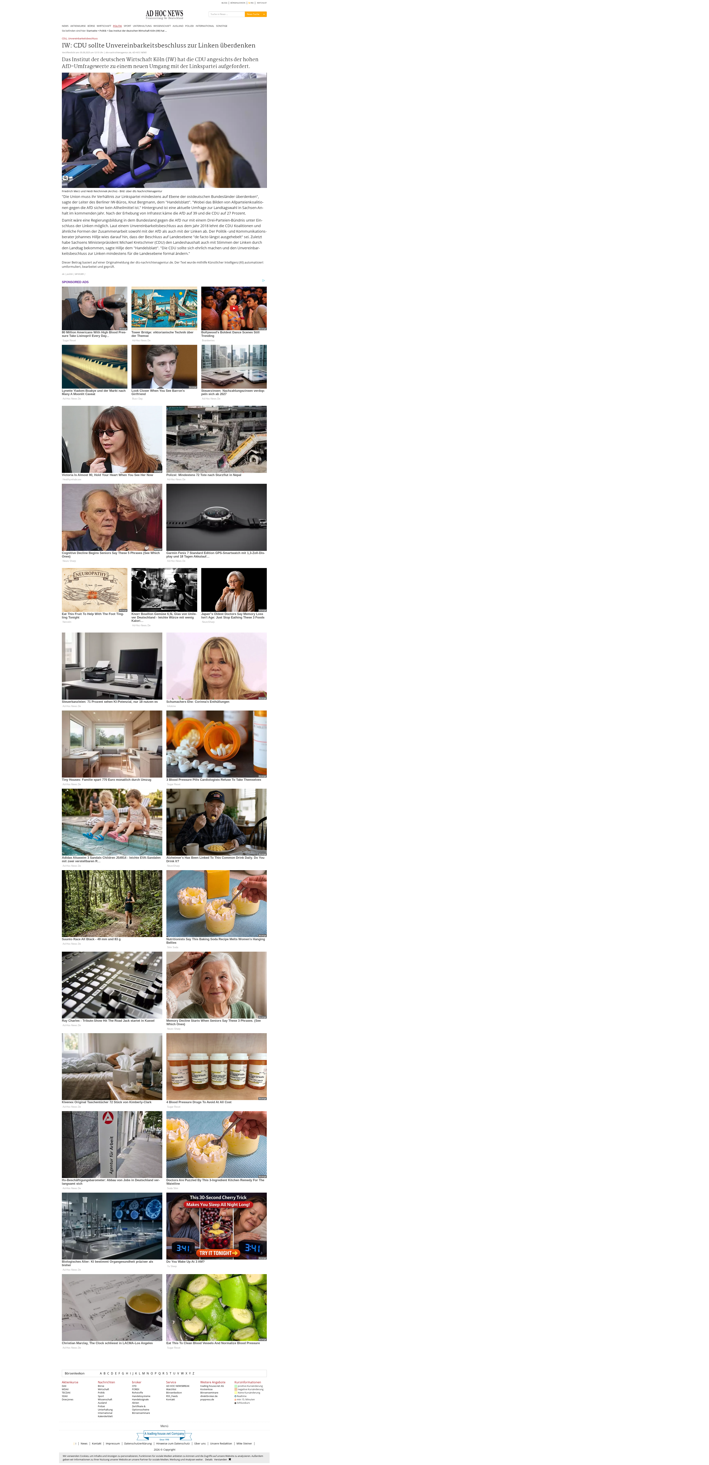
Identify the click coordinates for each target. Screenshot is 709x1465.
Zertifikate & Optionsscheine (140, 1408)
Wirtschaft (103, 1389)
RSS (252, 3)
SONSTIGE (221, 26)
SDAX (65, 1396)
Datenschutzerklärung (138, 1443)
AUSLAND (178, 26)
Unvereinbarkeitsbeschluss (83, 38)
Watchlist (171, 1389)
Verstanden (220, 1459)
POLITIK (117, 26)
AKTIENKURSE (78, 26)
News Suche (253, 14)
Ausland (102, 1402)
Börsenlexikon (75, 1373)
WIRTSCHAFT (104, 26)
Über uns (200, 1443)
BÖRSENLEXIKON (237, 3)
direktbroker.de (209, 1396)
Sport (101, 1396)
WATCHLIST (262, 3)
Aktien (135, 1402)
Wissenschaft (105, 1399)
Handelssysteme (141, 1396)
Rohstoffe (137, 1392)
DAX (64, 1386)
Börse (101, 1386)
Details (209, 1459)
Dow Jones (67, 1399)
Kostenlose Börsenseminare (209, 1391)
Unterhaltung (105, 1409)
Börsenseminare (141, 1413)
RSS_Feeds (172, 1396)
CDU (64, 38)
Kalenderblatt (105, 1416)
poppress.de (207, 1399)
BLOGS (224, 3)
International (105, 1413)
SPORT (127, 26)
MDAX (65, 1389)
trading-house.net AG (212, 1386)
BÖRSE (91, 26)
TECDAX (66, 1392)
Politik (103, 30)
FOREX (135, 1389)
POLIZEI (189, 26)
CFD (134, 1386)
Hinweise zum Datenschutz (173, 1443)
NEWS (65, 26)
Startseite (92, 30)
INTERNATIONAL (205, 26)
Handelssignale (140, 1399)
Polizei (101, 1406)
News (84, 1443)
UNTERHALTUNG (142, 26)
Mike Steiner (244, 1443)
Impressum (113, 1443)
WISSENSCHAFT (162, 26)
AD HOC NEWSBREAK (177, 1386)
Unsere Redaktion (221, 1443)
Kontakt (170, 1399)
